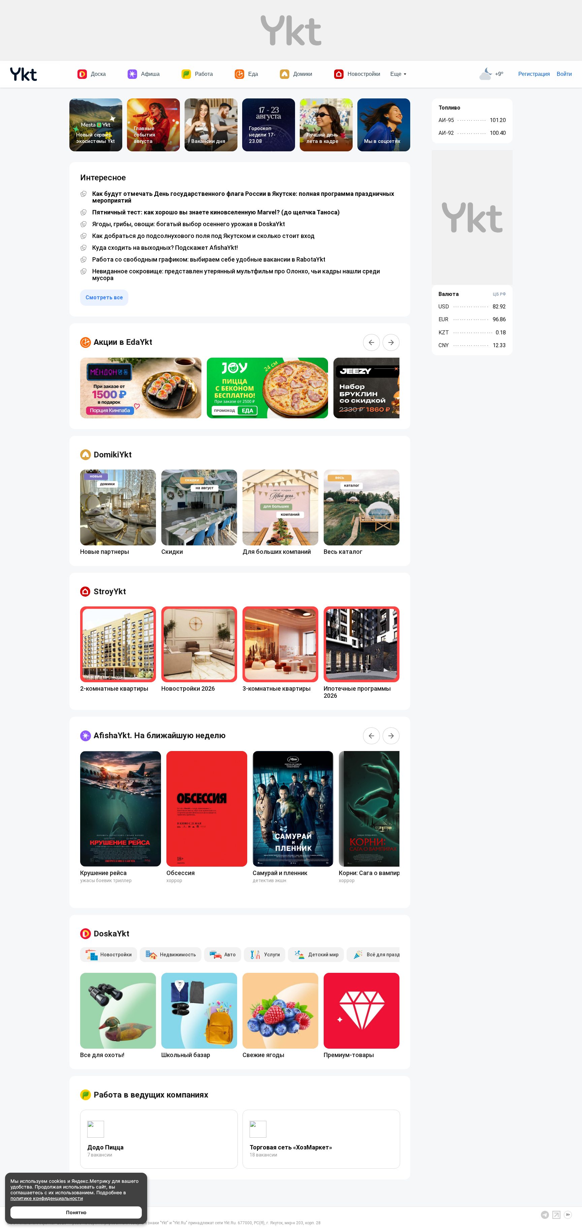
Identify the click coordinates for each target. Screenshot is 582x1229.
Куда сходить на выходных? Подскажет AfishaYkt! (165, 247)
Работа (204, 74)
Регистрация (534, 74)
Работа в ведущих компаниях (151, 1095)
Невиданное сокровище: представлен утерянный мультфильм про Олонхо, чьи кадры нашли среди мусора (236, 274)
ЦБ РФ (499, 294)
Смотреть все (104, 297)
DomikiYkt (113, 454)
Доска (98, 74)
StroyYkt (110, 591)
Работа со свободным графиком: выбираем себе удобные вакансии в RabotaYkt (208, 259)
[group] (140, 388)
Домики (302, 74)
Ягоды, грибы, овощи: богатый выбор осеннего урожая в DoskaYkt (188, 224)
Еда (253, 74)
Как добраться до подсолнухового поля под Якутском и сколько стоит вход (203, 236)
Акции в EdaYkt (123, 342)
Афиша (150, 74)
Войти (564, 74)
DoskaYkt (111, 933)
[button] (371, 342)
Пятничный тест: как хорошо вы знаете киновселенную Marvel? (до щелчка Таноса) (216, 212)
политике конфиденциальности (46, 1198)
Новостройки (364, 74)
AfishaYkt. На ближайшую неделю (160, 735)
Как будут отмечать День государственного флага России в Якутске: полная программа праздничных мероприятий (243, 197)
